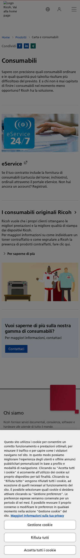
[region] (40, 494)
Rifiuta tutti (40, 537)
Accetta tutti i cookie (40, 550)
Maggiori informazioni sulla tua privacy (37, 516)
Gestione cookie (39, 524)
